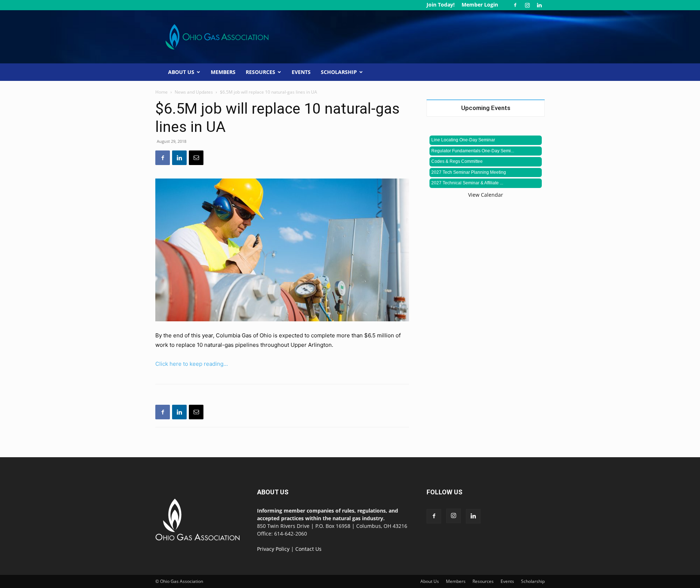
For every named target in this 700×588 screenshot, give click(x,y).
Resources (260, 71)
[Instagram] (527, 5)
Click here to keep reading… (191, 363)
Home (161, 92)
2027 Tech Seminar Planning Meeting (468, 172)
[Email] (196, 157)
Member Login (480, 4)
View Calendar (485, 194)
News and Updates (194, 92)
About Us (181, 71)
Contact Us (308, 548)
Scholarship (339, 71)
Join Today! (441, 4)
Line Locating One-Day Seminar (463, 139)
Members (223, 71)
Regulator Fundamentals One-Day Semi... (472, 150)
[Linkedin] (539, 5)
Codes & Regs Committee (457, 161)
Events (301, 71)
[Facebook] (515, 5)
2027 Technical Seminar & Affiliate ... (467, 182)
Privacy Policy (273, 548)
